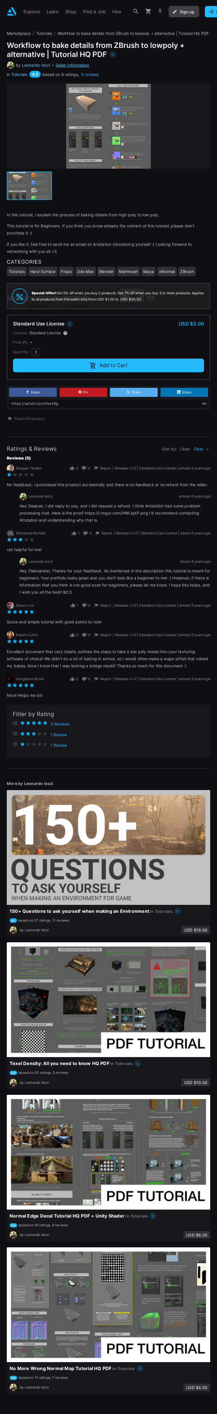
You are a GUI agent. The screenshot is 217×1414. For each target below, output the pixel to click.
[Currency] (160, 11)
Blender (106, 271)
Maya (148, 271)
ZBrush (187, 271)
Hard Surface (43, 271)
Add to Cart (113, 365)
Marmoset (128, 271)
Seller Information (72, 65)
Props (66, 271)
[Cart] (148, 11)
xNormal (167, 271)
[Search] (136, 11)
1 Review (59, 734)
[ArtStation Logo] (12, 11)
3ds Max (85, 271)
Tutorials (19, 74)
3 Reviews (60, 723)
